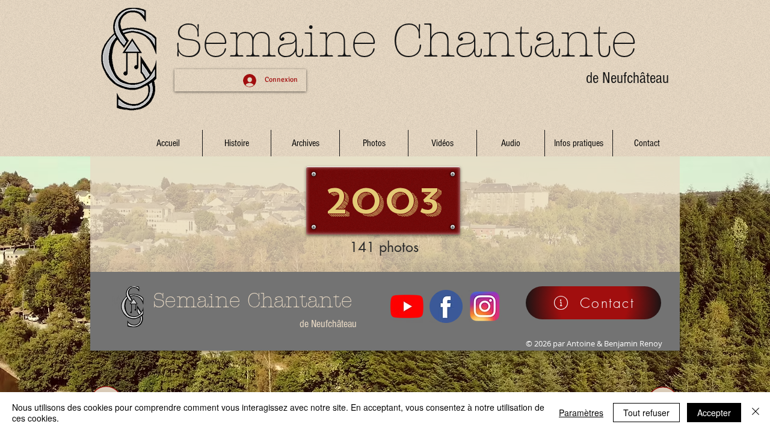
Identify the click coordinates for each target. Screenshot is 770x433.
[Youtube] (407, 306)
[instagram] (485, 306)
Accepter (714, 413)
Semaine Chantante (405, 41)
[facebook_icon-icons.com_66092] (446, 306)
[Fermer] (755, 412)
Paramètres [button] (581, 413)
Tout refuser (646, 413)
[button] (305, 143)
